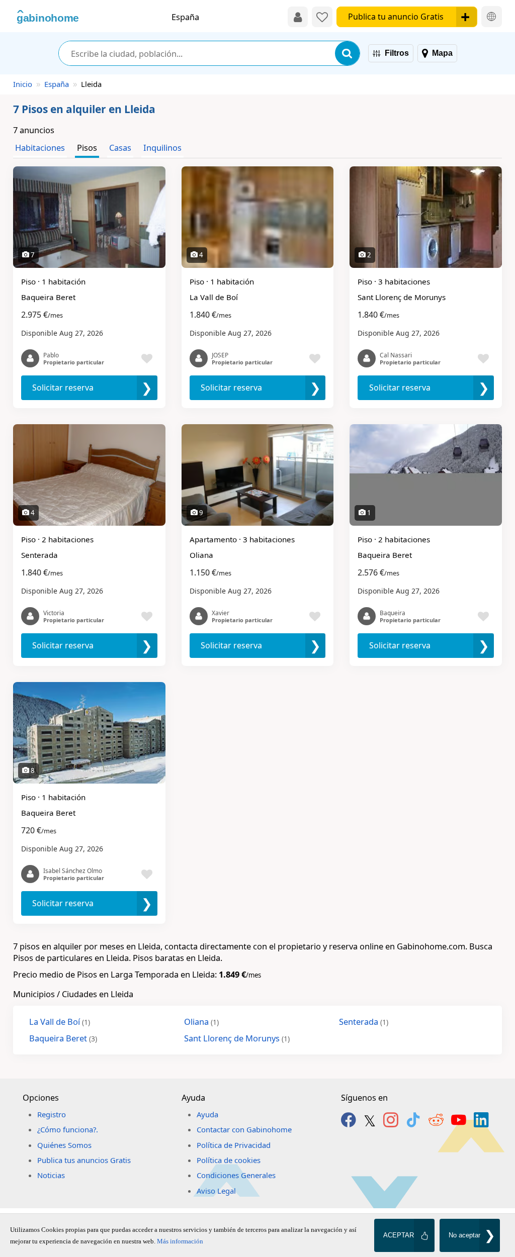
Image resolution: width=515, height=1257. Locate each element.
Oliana (201, 1021)
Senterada (363, 1021)
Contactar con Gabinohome (244, 1129)
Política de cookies (229, 1160)
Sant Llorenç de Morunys (237, 1038)
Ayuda (207, 1114)
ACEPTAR (398, 1235)
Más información (180, 1241)
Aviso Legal (216, 1191)
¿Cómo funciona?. (67, 1129)
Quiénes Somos (64, 1145)
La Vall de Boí (59, 1021)
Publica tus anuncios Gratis (84, 1160)
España (56, 84)
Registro (51, 1114)
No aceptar (464, 1235)
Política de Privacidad (234, 1145)
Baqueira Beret (63, 1038)
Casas (120, 147)
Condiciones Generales (236, 1175)
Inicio (22, 84)
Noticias (51, 1175)
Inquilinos (162, 147)
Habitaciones (40, 147)
